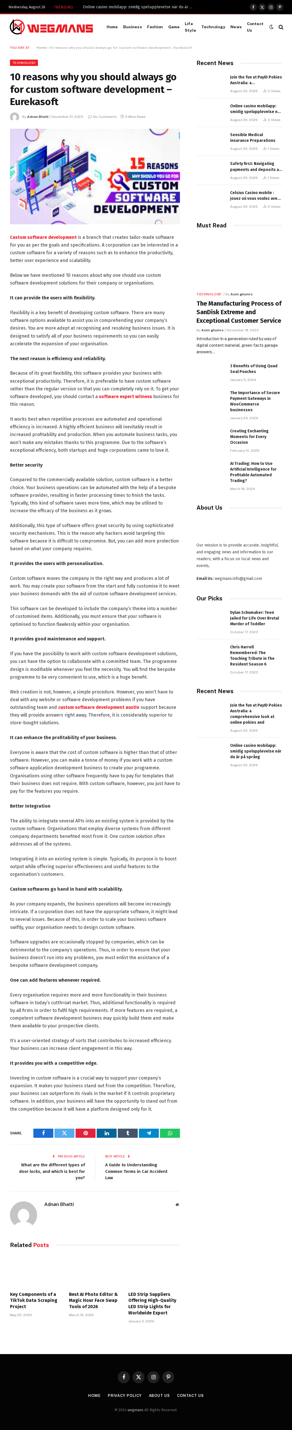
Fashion (155, 27)
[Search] (280, 27)
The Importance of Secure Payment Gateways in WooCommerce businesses (255, 401)
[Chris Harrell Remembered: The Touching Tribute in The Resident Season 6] (210, 653)
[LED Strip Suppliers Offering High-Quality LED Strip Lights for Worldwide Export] (154, 1271)
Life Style (190, 26)
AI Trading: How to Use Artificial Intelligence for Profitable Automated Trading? (253, 472)
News (236, 27)
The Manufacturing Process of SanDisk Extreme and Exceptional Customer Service (238, 312)
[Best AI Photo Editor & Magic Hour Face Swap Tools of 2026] (95, 1271)
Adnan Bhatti (37, 117)
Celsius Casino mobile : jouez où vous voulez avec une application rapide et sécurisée (254, 195)
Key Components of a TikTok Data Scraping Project (33, 1301)
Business (132, 27)
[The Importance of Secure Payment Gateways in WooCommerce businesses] (210, 399)
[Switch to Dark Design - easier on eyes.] (271, 27)
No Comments (105, 117)
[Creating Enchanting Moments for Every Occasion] (210, 437)
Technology (213, 27)
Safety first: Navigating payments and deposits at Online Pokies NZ (255, 166)
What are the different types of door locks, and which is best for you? (52, 1171)
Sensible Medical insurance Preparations (252, 137)
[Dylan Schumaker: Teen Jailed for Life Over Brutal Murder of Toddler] (210, 618)
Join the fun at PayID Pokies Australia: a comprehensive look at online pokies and (256, 80)
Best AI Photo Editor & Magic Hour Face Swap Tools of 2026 (93, 1301)
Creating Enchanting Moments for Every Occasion (249, 437)
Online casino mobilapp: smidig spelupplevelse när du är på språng (140, 7)
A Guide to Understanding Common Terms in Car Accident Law (136, 1171)
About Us (159, 1395)
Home (112, 27)
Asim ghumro (241, 294)
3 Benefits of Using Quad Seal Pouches (253, 369)
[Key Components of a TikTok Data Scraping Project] (36, 1271)
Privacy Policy (125, 1395)
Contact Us (255, 26)
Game (174, 27)
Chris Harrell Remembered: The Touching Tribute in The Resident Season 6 (252, 656)
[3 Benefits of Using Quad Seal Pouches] (210, 372)
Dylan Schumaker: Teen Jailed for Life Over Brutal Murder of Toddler (254, 618)
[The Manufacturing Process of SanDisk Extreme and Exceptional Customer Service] (239, 261)
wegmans (135, 1410)
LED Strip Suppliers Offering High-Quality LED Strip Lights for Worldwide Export (152, 1304)
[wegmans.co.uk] (51, 27)
